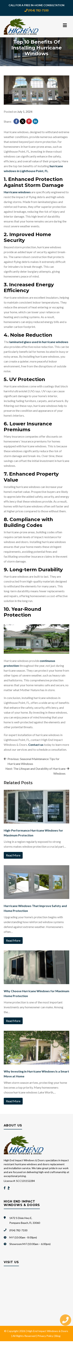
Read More (13, 855)
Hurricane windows (17, 192)
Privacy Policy (45, 1335)
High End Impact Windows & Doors (47, 1331)
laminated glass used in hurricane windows (38, 342)
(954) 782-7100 (38, 10)
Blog (57, 1335)
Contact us (35, 744)
